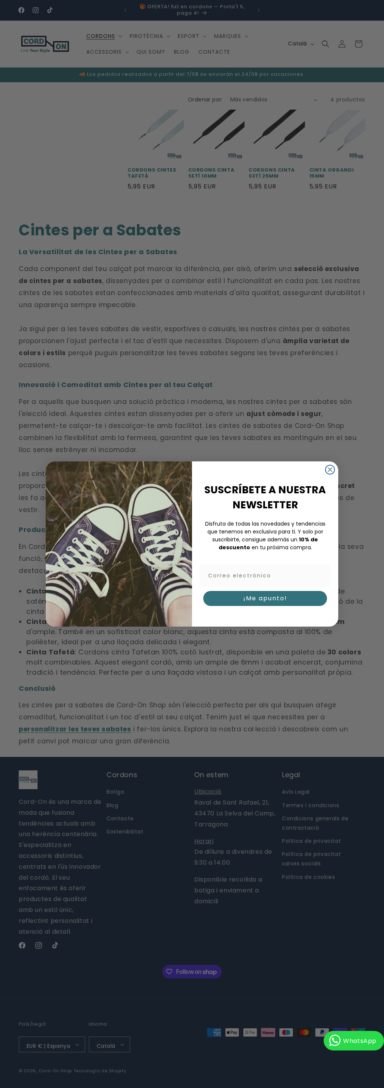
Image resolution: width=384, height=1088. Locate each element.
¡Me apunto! (265, 598)
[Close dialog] (330, 469)
